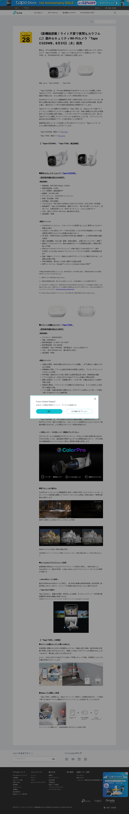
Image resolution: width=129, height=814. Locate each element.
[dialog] (64, 407)
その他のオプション (79, 411)
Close (95, 399)
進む (49, 411)
